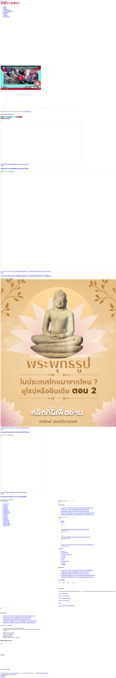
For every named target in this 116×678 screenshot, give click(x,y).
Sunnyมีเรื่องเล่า (27, 111)
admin (3, 111)
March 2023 (5, 509)
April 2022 (5, 517)
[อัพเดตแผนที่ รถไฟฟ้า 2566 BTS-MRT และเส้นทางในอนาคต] (63, 528)
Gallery (2, 165)
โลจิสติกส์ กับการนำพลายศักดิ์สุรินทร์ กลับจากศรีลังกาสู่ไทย (14, 164)
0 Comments (11, 171)
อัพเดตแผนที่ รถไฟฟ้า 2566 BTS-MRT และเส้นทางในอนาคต (75, 511)
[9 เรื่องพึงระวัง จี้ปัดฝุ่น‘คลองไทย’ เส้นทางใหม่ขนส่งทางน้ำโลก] (63, 535)
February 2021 (6, 520)
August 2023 (6, 503)
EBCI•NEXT (46, 673)
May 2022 (5, 515)
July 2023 (5, 505)
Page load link (4, 675)
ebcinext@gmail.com (65, 598)
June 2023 (5, 506)
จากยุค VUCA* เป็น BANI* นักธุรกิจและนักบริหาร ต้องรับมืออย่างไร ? (77, 507)
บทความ (63, 557)
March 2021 (5, 519)
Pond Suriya (17, 673)
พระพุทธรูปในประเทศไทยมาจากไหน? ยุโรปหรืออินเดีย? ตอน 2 (15, 427)
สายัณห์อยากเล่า (65, 561)
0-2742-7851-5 (65, 593)
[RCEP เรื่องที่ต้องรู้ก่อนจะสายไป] (75, 586)
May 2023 (5, 507)
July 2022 (5, 514)
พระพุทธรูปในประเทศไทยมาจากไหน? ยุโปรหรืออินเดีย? (14, 492)
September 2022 (6, 512)
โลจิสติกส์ (63, 564)
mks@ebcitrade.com (7, 636)
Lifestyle (63, 551)
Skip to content (4, 1)
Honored (66, 605)
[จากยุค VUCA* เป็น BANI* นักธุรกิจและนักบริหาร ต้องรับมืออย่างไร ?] (63, 543)
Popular (62, 521)
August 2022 (6, 513)
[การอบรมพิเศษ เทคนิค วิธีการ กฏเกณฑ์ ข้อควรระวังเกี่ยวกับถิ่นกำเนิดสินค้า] (60, 586)
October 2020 (6, 525)
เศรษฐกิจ (63, 562)
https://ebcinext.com (65, 600)
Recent (62, 522)
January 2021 (6, 522)
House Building (71, 605)
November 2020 (6, 524)
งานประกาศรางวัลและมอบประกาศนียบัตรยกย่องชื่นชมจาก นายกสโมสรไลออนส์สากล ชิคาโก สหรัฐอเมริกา (26, 271)
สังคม (62, 559)
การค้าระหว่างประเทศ (66, 554)
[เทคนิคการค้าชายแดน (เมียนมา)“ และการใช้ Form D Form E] (65, 586)
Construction (61, 605)
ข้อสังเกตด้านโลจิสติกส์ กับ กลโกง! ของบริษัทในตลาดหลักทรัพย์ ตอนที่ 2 (78, 513)
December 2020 (6, 523)
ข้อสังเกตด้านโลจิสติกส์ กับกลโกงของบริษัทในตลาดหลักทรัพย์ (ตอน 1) (77, 514)
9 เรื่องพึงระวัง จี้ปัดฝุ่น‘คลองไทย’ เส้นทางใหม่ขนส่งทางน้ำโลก (75, 537)
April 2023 (5, 508)
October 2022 (6, 511)
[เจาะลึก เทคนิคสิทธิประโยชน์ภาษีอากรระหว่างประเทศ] (70, 586)
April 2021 (5, 518)
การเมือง (63, 556)
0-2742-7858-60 (65, 595)
